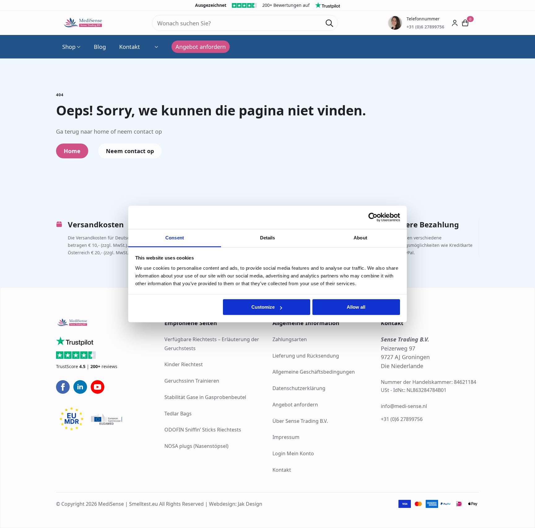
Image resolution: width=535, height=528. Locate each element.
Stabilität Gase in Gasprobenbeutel (205, 397)
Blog (100, 46)
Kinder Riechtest (183, 364)
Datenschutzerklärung (298, 388)
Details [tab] (267, 237)
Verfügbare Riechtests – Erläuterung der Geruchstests (211, 344)
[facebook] (63, 387)
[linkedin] (80, 387)
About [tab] (360, 237)
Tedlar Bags (178, 413)
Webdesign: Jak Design (235, 503)
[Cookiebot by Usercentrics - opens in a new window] (373, 217)
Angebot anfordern (295, 404)
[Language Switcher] (155, 47)
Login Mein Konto (293, 453)
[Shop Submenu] (78, 46)
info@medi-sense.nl (404, 406)
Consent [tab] (174, 237)
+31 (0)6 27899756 (402, 419)
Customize (263, 307)
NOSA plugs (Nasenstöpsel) (196, 446)
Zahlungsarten (289, 339)
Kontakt (129, 46)
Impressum (285, 437)
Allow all (356, 307)
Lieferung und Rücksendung (305, 355)
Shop (69, 46)
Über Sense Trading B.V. (300, 421)
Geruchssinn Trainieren (191, 380)
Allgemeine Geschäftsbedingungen (313, 371)
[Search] (329, 23)
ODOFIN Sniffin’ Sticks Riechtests (202, 429)
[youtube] (97, 387)
